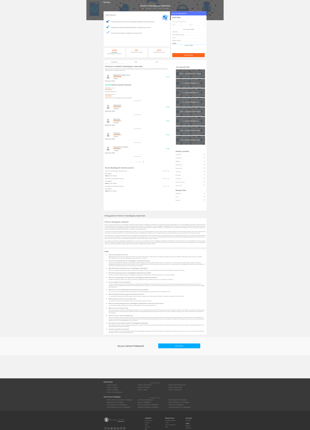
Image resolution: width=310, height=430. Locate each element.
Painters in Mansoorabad (145, 385)
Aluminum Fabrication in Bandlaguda (148, 404)
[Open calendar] (181, 24)
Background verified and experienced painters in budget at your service (131, 27)
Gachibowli (179, 158)
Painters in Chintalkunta (175, 389)
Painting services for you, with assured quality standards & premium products (132, 22)
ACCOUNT (189, 418)
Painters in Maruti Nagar (175, 387)
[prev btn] (131, 162)
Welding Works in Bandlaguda (115, 402)
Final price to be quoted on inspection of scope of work (126, 33)
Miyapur (178, 161)
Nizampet (178, 175)
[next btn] (143, 162)
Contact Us (147, 427)
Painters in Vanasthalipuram (114, 392)
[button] (188, 13)
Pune (177, 197)
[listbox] (188, 21)
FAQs (166, 427)
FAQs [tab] (157, 62)
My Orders (188, 420)
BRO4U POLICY (169, 418)
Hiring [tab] (135, 62)
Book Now (188, 55)
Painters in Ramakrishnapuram (177, 385)
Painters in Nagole (112, 385)
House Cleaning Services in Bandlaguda (179, 407)
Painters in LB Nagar (112, 389)
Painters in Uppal (142, 389)
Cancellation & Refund (170, 420)
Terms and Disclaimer (170, 425)
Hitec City (178, 171)
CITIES (187, 423)
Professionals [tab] (114, 62)
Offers (146, 425)
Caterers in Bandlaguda (144, 402)
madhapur (178, 154)
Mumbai (178, 200)
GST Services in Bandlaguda (145, 400)
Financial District (180, 182)
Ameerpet (178, 178)
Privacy (167, 422)
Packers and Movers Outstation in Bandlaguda (120, 400)
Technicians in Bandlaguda (176, 404)
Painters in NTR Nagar (144, 387)
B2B (146, 429)
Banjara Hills (179, 168)
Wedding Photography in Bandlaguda (148, 407)
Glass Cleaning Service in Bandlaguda (179, 402)
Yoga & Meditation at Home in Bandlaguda (118, 407)
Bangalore (178, 193)
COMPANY (148, 418)
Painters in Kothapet (112, 387)
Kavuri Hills (179, 185)
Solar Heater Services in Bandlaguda (117, 404)
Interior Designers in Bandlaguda (178, 400)
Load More (138, 100)
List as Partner (179, 346)
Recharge (147, 422)
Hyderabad (188, 428)
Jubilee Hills (179, 165)
